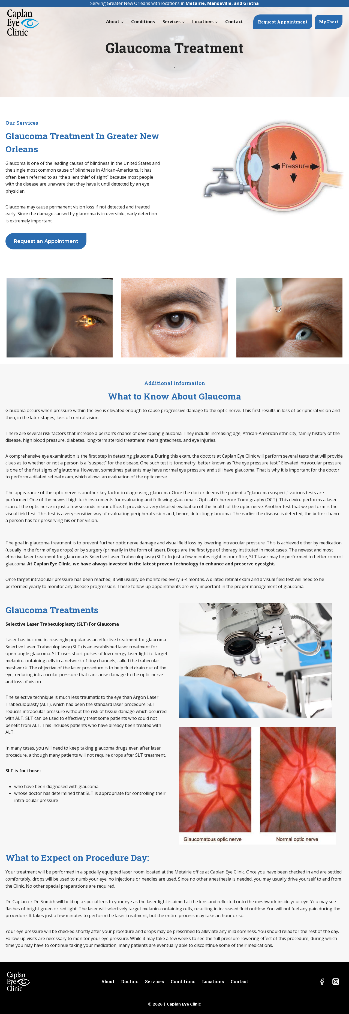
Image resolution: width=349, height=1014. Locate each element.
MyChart (328, 21)
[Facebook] (322, 981)
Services (154, 981)
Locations (213, 981)
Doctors (130, 981)
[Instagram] (335, 981)
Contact (234, 22)
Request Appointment (283, 22)
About (108, 981)
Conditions (143, 22)
